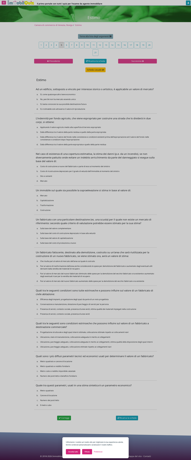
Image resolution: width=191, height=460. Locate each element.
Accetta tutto (73, 451)
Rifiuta (87, 451)
